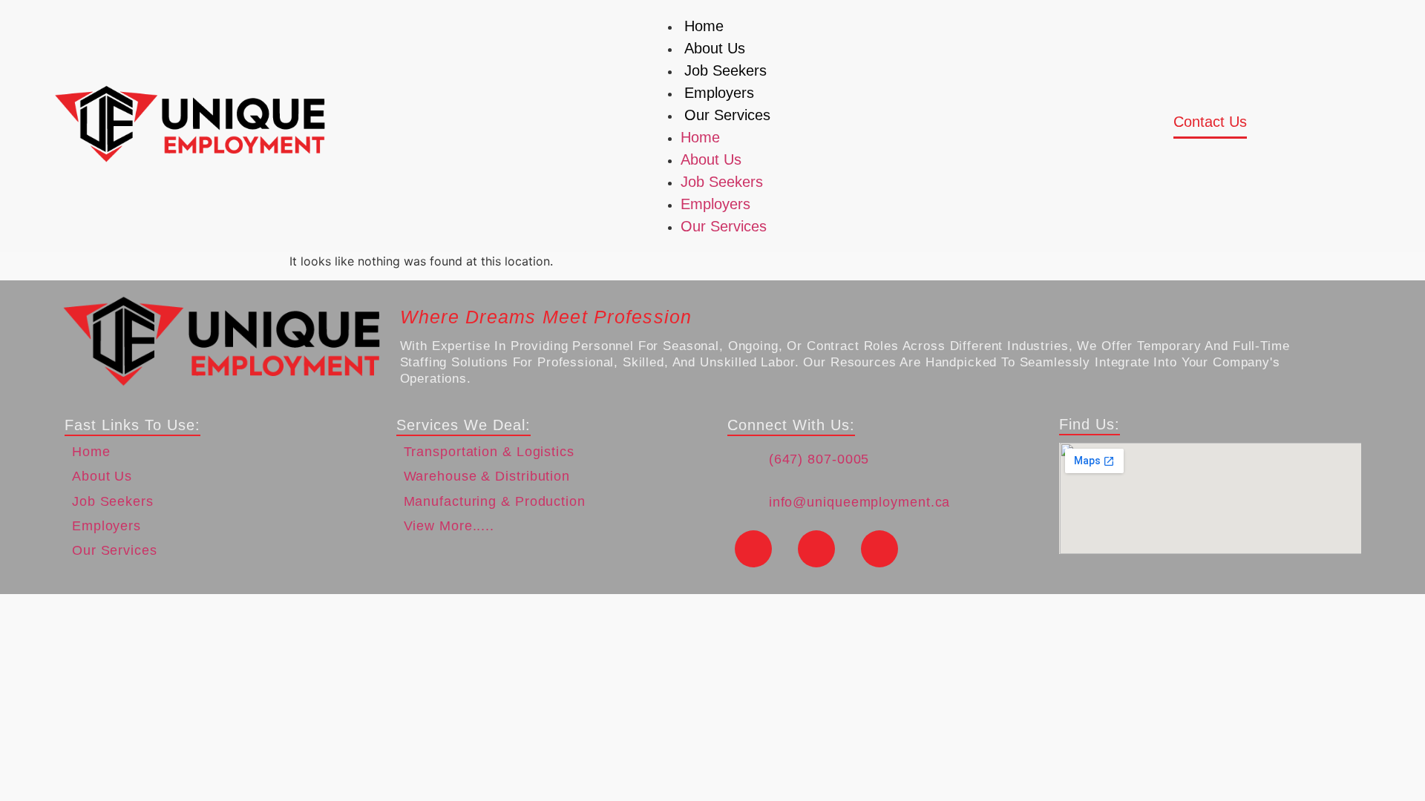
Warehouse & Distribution (487, 476)
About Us (714, 48)
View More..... (449, 525)
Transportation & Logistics (489, 451)
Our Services (727, 115)
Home (704, 26)
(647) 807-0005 (819, 459)
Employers (719, 93)
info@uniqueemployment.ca (860, 502)
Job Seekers (725, 70)
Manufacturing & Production (495, 501)
